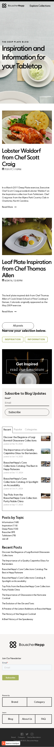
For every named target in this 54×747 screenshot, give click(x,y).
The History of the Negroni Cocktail (19, 614)
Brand (14, 702)
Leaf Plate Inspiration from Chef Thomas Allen (27, 269)
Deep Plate (10, 529)
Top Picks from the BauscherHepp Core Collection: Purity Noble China (26, 588)
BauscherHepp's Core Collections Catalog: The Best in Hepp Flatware (24, 571)
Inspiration (9, 526)
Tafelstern (9, 536)
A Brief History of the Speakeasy (17, 619)
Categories (31, 429)
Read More (7, 207)
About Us (27, 719)
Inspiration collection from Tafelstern (24, 194)
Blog (10, 719)
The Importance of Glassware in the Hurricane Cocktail (24, 597)
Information (10, 522)
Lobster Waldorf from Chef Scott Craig (21, 157)
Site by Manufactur (34, 737)
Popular (18, 429)
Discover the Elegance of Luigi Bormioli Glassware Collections (26, 554)
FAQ (43, 719)
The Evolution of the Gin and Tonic (18, 604)
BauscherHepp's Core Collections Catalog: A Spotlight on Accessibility (23, 579)
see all (5, 539)
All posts (18, 325)
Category (39, 702)
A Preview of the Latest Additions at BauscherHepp (26, 609)
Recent (7, 429)
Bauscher (8, 532)
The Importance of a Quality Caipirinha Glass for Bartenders (25, 562)
